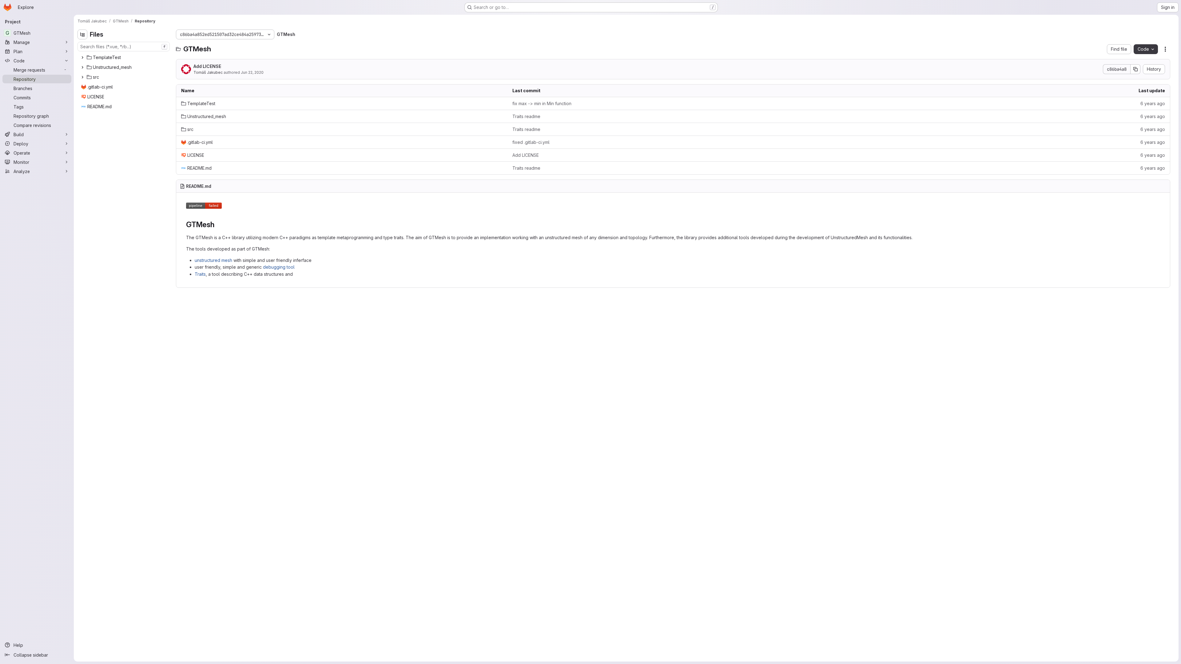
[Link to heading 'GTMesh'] (218, 224)
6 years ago (1152, 103)
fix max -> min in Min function (541, 103)
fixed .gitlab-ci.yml (531, 142)
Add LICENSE (207, 66)
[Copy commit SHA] (1135, 69)
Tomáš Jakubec (208, 72)
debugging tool (279, 267)
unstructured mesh (213, 260)
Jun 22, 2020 (252, 72)
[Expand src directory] (82, 77)
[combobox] (124, 46)
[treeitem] (124, 57)
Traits (200, 274)
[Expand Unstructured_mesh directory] (82, 67)
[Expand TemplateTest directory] (82, 57)
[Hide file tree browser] (82, 34)
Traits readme (526, 116)
